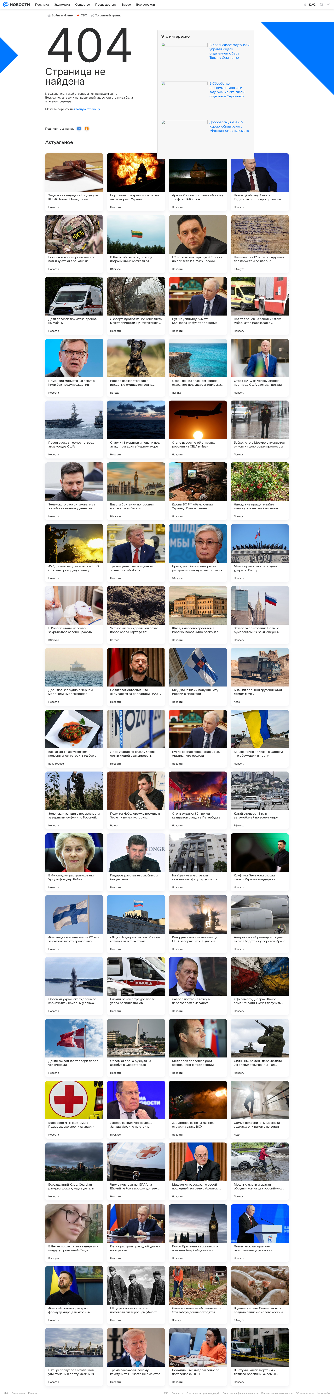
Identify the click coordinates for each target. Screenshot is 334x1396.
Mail (6, 1393)
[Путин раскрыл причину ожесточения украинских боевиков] (260, 1233)
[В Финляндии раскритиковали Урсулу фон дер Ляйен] (74, 862)
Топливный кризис (108, 15)
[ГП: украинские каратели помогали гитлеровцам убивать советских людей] (136, 1295)
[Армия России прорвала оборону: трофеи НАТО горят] (198, 182)
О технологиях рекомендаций (203, 1393)
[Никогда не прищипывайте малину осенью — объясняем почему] (260, 491)
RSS (166, 1393)
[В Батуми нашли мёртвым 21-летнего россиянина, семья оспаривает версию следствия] (260, 1357)
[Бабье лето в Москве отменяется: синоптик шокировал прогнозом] (260, 430)
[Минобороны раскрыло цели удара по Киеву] (260, 553)
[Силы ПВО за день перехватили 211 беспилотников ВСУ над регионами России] (260, 1048)
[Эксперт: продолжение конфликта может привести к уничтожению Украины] (136, 306)
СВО (84, 15)
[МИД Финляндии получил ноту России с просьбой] (198, 677)
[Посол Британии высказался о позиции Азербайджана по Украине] (198, 1233)
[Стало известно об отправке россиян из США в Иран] (198, 430)
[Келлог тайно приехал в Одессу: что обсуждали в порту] (260, 739)
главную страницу (87, 109)
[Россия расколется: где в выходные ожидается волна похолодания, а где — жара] (136, 368)
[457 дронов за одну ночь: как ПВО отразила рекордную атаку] (74, 553)
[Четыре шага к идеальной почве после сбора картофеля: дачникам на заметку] (136, 615)
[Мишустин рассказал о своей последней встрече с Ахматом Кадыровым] (198, 1171)
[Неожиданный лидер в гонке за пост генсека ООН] (198, 1357)
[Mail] (6, 4)
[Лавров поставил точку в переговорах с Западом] (198, 986)
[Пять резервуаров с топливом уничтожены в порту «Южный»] (74, 1357)
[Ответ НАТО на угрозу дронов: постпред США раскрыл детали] (260, 368)
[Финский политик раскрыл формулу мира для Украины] (74, 1295)
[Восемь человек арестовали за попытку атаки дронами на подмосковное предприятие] (74, 244)
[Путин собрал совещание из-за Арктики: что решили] (198, 739)
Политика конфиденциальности (240, 1393)
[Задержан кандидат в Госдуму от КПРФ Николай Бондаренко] (74, 182)
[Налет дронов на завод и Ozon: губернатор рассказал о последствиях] (260, 306)
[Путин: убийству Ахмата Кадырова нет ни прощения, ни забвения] (260, 182)
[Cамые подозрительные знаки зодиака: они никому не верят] (260, 1110)
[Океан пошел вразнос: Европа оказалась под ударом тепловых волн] (198, 368)
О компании (18, 1393)
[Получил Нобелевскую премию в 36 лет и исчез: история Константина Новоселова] (136, 800)
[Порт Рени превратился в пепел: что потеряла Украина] (136, 182)
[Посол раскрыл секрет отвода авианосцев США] (74, 430)
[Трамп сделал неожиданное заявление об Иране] (136, 553)
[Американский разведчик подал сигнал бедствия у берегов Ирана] (260, 924)
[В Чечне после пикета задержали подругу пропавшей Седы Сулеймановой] (74, 1233)
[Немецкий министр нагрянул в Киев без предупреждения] (74, 368)
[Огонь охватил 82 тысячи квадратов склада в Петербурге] (198, 800)
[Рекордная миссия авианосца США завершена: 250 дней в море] (198, 924)
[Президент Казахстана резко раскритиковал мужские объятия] (198, 553)
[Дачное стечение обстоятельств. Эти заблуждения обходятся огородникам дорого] (198, 1295)
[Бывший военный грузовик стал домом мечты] (260, 677)
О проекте (177, 1393)
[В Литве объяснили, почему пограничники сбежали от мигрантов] (136, 244)
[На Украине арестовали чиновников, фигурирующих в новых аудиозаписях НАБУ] (198, 862)
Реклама (32, 1393)
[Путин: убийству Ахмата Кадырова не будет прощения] (198, 306)
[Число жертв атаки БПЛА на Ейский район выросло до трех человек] (136, 1171)
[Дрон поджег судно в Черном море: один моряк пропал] (74, 677)
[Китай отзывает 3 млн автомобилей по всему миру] (260, 800)
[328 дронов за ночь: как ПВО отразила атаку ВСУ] (198, 1110)
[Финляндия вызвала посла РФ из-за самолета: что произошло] (74, 924)
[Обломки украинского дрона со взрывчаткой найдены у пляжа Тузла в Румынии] (74, 986)
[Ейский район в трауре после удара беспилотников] (136, 986)
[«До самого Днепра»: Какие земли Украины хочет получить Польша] (260, 986)
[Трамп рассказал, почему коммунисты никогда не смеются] (136, 1357)
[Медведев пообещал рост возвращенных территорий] (198, 1048)
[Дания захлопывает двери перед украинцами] (74, 1048)
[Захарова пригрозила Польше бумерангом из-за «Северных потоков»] (260, 615)
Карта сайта (324, 1393)
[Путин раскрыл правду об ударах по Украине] (136, 1233)
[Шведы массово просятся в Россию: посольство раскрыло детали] (198, 615)
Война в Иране (62, 15)
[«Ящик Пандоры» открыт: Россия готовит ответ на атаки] (136, 924)
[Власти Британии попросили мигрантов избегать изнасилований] (136, 491)
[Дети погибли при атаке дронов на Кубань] (74, 306)
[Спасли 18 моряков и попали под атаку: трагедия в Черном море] (136, 430)
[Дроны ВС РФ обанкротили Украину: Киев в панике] (198, 491)
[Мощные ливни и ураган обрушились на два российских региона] (260, 1171)
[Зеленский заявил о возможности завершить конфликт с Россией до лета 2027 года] (74, 800)
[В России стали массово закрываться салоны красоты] (74, 615)
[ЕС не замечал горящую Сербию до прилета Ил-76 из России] (198, 244)
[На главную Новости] (19, 4)
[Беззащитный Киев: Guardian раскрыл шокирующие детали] (74, 1171)
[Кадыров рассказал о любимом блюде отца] (136, 862)
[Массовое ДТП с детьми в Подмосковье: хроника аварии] (74, 1110)
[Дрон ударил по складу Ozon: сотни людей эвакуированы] (136, 739)
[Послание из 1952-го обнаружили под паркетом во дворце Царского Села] (260, 244)
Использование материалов (276, 1393)
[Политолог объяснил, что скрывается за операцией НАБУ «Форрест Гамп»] (136, 677)
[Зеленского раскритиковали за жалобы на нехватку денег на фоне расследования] (74, 491)
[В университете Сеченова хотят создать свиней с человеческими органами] (260, 1295)
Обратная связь (305, 1393)
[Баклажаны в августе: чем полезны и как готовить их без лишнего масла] (74, 739)
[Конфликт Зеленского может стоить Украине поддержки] (260, 862)
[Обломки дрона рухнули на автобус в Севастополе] (136, 1048)
